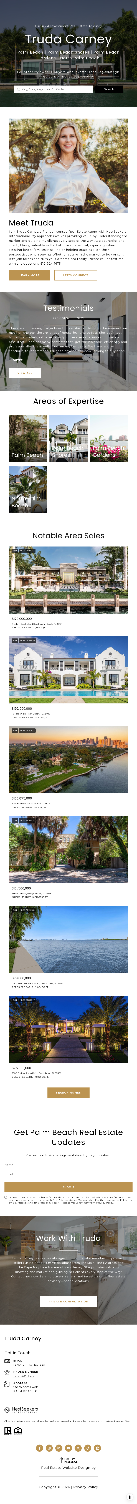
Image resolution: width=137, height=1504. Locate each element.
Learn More (29, 275)
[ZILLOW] (97, 1448)
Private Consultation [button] (68, 1301)
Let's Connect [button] (76, 275)
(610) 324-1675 (23, 1375)
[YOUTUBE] (68, 1448)
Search (109, 89)
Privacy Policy (104, 1202)
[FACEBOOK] (39, 1448)
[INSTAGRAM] (49, 1448)
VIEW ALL (24, 373)
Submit (68, 1187)
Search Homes (68, 1092)
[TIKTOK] (87, 1448)
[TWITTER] (78, 1448)
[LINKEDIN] (58, 1448)
